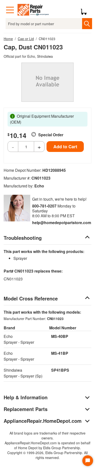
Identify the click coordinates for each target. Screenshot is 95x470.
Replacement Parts (26, 409)
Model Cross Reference (31, 298)
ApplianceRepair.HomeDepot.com (43, 420)
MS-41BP (59, 353)
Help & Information (26, 397)
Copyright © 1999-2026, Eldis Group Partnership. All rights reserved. (47, 455)
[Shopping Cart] (85, 10)
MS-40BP (59, 336)
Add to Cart (65, 146)
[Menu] (10, 10)
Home (8, 39)
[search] (87, 23)
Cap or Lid (26, 39)
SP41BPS (60, 370)
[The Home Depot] (33, 10)
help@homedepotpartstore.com (61, 222)
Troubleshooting (23, 237)
